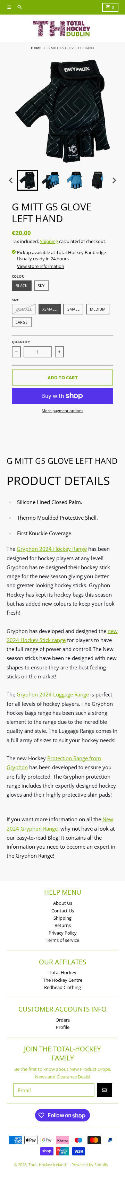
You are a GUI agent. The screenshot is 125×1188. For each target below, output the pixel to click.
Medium (98, 309)
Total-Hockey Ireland (47, 1164)
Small (73, 309)
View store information (40, 266)
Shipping (49, 241)
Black (21, 285)
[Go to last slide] (11, 180)
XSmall (49, 309)
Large (21, 322)
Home (36, 47)
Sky (41, 285)
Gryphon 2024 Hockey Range (52, 548)
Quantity (21, 341)
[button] (27, 180)
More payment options (62, 410)
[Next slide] (113, 180)
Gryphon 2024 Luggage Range (53, 694)
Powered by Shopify (90, 1164)
